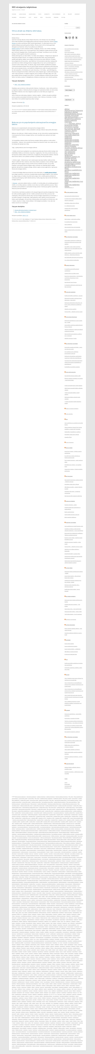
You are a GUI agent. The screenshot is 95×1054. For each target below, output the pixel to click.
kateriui (80, 999)
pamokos (32, 982)
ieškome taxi (55, 910)
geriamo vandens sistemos (27, 812)
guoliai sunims (59, 848)
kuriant (54, 1005)
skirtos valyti (69, 962)
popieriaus (77, 1001)
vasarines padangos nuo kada (74, 182)
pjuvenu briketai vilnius (49, 111)
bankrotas (79, 901)
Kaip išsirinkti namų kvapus (71, 282)
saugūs (67, 1021)
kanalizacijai (40, 921)
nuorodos (41, 853)
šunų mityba (65, 866)
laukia (43, 983)
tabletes (32, 896)
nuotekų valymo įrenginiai (77, 960)
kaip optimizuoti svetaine (57, 837)
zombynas (28, 989)
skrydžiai (19, 1010)
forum (24, 989)
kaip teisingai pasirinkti (47, 889)
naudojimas (41, 957)
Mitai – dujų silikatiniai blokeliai (22, 84)
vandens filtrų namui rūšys (38, 805)
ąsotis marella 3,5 (69, 869)
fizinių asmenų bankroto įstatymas (68, 901)
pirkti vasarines (41, 1037)
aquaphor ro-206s (24, 821)
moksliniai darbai (73, 983)
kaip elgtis (53, 903)
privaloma (65, 969)
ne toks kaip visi (22, 896)
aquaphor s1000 (66, 818)
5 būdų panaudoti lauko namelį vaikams (73, 385)
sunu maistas (44, 857)
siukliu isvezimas (16, 875)
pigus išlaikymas (78, 907)
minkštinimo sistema (57, 798)
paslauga (42, 949)
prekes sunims (30, 857)
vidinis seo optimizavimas (45, 837)
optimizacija (80, 978)
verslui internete (21, 980)
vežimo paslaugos (25, 1008)
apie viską (65, 925)
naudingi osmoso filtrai (36, 802)
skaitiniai (32, 992)
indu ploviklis (43, 878)
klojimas (62, 953)
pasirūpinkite (52, 951)
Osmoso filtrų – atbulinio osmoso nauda (73, 311)
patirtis (14, 901)
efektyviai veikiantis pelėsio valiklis (34, 836)
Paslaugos (48, 17)
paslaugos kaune (30, 910)
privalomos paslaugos (55, 1017)
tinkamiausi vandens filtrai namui (54, 804)
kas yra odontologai (38, 869)
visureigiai (18, 985)
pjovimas (14, 1003)
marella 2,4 (62, 869)
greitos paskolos (75, 119)
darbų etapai (14, 973)
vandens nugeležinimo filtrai (73, 171)
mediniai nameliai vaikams (71, 871)
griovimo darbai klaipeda (77, 873)
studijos (19, 971)
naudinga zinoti (54, 1035)
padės (18, 1014)
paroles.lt (49, 912)
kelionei (77, 1012)
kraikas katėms (15, 868)
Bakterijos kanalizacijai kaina (54, 841)
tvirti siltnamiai (45, 859)
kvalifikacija (14, 1001)
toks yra (72, 909)
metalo (65, 1001)
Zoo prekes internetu (70, 596)
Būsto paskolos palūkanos (70, 517)
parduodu (48, 1006)
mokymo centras (49, 999)
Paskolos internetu (70, 501)
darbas (63, 967)
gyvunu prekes (57, 852)
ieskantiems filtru (20, 862)
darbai (66, 971)
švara (62, 921)
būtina (80, 1003)
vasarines (41, 1033)
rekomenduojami (15, 1028)
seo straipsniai (27, 942)
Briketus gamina (16, 48)
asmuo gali (23, 905)
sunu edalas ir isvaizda (74, 853)
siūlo (51, 1019)
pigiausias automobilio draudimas (49, 884)
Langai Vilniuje (22, 14)
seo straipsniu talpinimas (70, 154)
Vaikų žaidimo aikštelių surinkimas (72, 749)
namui (29, 917)
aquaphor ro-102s (50, 818)
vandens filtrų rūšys (61, 807)
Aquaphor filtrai (68, 437)
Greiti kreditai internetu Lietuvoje (72, 514)
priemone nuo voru (70, 823)
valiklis (43, 896)
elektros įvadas (41, 978)
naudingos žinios (60, 933)
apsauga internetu (28, 930)
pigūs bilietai (62, 919)
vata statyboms (73, 1028)
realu (32, 989)
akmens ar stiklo (19, 1026)
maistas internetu (43, 860)
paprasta (51, 1014)
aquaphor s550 (46, 821)
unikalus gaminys (34, 909)
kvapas (77, 921)
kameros (42, 1017)
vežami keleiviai (19, 885)
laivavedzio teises (52, 1001)
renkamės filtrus (25, 860)
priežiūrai (34, 916)
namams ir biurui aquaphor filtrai (19, 820)
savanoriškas (41, 1014)
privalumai (37, 955)
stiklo (81, 1001)
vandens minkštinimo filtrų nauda (37, 811)
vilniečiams (29, 1001)
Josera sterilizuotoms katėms (71, 646)
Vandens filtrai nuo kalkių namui (72, 273)
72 (53, 994)
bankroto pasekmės (16, 903)
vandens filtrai (70, 165)
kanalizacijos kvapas (64, 862)
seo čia (47, 933)
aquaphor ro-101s (42, 818)
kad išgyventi (79, 932)
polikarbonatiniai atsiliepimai (55, 859)
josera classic (62, 836)
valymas (61, 944)
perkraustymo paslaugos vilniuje (46, 846)
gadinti (62, 958)
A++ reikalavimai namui (70, 205)
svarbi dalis (33, 949)
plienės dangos (49, 985)
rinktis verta (49, 909)
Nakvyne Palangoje (72, 133)
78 (51, 994)
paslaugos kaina (48, 942)
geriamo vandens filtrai (43, 814)
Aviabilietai (47, 14)
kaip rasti (65, 1010)
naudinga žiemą (76, 948)
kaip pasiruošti (47, 887)
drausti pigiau (42, 1021)
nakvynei (14, 944)
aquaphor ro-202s (70, 820)
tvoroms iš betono (60, 896)
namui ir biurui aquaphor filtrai (76, 818)
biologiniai (20, 917)
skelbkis (43, 930)
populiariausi (72, 1019)
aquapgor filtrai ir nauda (59, 816)
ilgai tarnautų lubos (69, 1046)
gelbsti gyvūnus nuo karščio (45, 866)
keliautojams (26, 937)
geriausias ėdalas (51, 860)
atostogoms (62, 946)
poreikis (47, 983)
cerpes (75, 117)
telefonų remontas (30, 825)
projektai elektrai (31, 976)
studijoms (55, 969)
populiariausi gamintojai (50, 1042)
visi (52, 1003)
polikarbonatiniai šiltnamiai (35, 859)
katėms (51, 852)
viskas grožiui (54, 935)
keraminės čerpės (71, 125)
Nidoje (14, 948)
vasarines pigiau (20, 1035)
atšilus (63, 1021)
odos (18, 1003)
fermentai (14, 958)
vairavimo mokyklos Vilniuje (32, 967)
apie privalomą (64, 1017)
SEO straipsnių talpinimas (72, 737)
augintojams (58, 860)
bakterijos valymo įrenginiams (71, 978)
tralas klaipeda (68, 873)
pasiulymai (60, 925)
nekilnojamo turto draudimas (32, 983)
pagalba (48, 903)
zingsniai (62, 971)
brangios (47, 1014)
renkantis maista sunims (59, 1046)
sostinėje (47, 946)
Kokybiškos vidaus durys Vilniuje (72, 203)
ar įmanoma (15, 1024)
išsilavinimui (79, 971)
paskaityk (37, 992)
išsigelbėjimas (72, 903)
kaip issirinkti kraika (34, 866)
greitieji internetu (15, 1047)
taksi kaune (77, 909)
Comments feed (68, 786)
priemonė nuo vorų (21, 825)
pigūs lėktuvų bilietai (48, 996)
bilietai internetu (44, 917)
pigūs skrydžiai (48, 987)
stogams (43, 985)
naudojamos (14, 960)
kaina (13, 916)
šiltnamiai (66, 864)
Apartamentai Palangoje (74, 110)
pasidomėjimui (18, 994)
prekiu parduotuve (58, 855)
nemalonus (18, 923)
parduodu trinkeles (72, 141)
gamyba (23, 111)
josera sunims (43, 848)
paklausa (48, 948)
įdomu (69, 999)
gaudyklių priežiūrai (70, 898)
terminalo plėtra (58, 967)
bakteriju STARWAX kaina (77, 875)
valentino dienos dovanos (44, 880)
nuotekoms (54, 921)
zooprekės (57, 868)
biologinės (50, 962)
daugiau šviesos (16, 955)
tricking (31, 939)
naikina (78, 914)
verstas (26, 953)
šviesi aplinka (14, 951)
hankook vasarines (62, 1035)
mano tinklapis (55, 987)
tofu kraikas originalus (46, 844)
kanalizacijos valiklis (19, 942)
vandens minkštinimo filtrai (70, 809)
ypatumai (59, 985)
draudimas (61, 912)
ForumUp (68, 710)
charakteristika (46, 953)
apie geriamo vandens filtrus (61, 800)
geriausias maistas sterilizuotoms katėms (29, 830)
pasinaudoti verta (73, 905)
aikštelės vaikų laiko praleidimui (43, 828)
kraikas (74, 868)
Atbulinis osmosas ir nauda (70, 338)
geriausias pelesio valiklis (71, 836)
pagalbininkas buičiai (34, 894)
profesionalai (38, 1006)
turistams (48, 944)
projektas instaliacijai (55, 976)
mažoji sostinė (38, 910)
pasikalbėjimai (60, 990)
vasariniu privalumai (16, 1038)
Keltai (39, 14)
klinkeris (26, 876)
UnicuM (67, 674)
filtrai (67, 119)
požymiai (42, 1019)
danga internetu (58, 1026)
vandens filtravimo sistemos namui (69, 804)
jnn (58, 942)
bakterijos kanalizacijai (21, 880)
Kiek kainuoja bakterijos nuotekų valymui (54, 843)
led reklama (74, 859)
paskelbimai (18, 925)
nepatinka (68, 914)
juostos (78, 937)
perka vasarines (70, 1035)
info (79, 850)
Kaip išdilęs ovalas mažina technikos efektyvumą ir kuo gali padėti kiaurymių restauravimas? (73, 248)
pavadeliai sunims (15, 857)
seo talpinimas (56, 919)
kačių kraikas (79, 866)
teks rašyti (79, 969)
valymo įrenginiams (41, 916)
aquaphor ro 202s (18, 823)
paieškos (71, 1003)
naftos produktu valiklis (20, 1046)
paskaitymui (69, 992)
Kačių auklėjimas (68, 224)
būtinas (36, 1021)
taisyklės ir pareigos (32, 885)
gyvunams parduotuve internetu (32, 855)
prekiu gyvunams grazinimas (58, 844)
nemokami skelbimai (64, 996)
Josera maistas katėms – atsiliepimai (72, 649)
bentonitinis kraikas (58, 850)
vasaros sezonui (48, 1040)
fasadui (67, 1028)
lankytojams (24, 994)
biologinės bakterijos (55, 862)
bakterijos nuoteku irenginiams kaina (63, 875)
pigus (60, 910)
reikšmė (34, 969)
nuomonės (78, 928)
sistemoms (62, 960)
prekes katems (23, 857)
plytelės (74, 1026)
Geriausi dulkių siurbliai (61, 839)
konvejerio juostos (72, 127)
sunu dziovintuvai (74, 848)
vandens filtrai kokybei (42, 804)
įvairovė (65, 999)
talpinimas (27, 939)
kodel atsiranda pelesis (21, 1044)
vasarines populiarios (45, 1035)
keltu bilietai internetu (60, 982)
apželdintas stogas (42, 1028)
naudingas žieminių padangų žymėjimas (42, 834)
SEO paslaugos (69, 476)
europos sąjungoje (16, 905)
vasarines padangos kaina (72, 179)
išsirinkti (25, 951)
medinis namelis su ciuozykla (18, 864)
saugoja (55, 1012)
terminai (28, 949)
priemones (44, 962)
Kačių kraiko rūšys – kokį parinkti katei (73, 609)
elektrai (53, 973)
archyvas (37, 996)
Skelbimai (14, 17)
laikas (67, 1019)
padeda (20, 921)
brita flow (21, 871)
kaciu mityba (28, 846)
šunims (47, 852)
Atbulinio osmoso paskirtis (70, 309)
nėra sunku (18, 1012)
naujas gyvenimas (60, 903)
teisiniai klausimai (39, 937)
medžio (21, 1003)
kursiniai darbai (72, 128)
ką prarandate (23, 889)
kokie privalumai (79, 900)
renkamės (73, 921)
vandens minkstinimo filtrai (73, 167)
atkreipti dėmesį (20, 887)
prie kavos (27, 992)
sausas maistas (37, 857)
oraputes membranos (35, 878)
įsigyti (66, 953)
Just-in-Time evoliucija (69, 52)
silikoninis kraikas (49, 850)
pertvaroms (24, 987)
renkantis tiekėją (36, 891)
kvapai (64, 914)
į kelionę (37, 932)
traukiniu (39, 914)
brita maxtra (45, 869)
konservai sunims (15, 850)
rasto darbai (71, 149)
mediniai (78, 949)
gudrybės (47, 965)
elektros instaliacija (79, 974)
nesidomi (59, 1021)
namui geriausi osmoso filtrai (24, 809)
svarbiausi (59, 1019)
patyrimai (14, 933)
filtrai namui (33, 809)
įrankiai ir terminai (57, 889)
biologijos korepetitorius (33, 912)
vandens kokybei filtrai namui (51, 805)
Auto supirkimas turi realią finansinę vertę (74, 526)
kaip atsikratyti (29, 923)
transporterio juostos (73, 163)
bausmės (33, 1017)
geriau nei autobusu (72, 885)
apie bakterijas (15, 921)
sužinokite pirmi (20, 933)
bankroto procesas (23, 907)
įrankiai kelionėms (46, 935)
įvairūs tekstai (70, 926)
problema (60, 914)
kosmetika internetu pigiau (32, 880)
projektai (58, 973)
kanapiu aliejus (75, 123)
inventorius (49, 1005)
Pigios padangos (70, 442)
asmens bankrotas (79, 903)
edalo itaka (67, 853)
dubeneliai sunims (66, 848)
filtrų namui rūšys (52, 807)
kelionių (79, 1015)
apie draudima (41, 926)
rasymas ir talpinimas (77, 1031)
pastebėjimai (50, 989)
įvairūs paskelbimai (72, 925)
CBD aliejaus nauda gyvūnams (71, 651)
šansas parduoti (15, 932)
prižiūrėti (28, 958)
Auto (30, 17)
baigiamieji (24, 971)
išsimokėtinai (70, 944)
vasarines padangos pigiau (72, 185)
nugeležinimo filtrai (48, 823)
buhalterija (80, 917)
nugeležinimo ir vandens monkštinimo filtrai (63, 811)
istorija (43, 1003)
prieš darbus (76, 955)
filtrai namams (34, 804)
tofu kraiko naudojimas (66, 852)
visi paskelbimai (47, 937)
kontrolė (37, 1017)
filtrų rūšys (71, 796)
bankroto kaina (59, 905)
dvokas (34, 923)
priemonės (63, 898)
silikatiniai (55, 1028)
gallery (41, 996)
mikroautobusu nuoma (77, 1014)
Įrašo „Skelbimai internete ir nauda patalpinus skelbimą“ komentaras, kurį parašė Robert (73, 703)
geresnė (38, 964)
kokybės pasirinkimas (16, 893)
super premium (74, 846)
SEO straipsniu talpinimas (24, 7)
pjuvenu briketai (40, 111)
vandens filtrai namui (25, 804)
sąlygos (54, 1019)
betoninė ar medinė (16, 900)
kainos (26, 912)
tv (33, 996)
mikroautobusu (76, 912)
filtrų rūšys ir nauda (67, 798)
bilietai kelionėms (30, 919)
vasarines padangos (72, 173)
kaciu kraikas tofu (29, 869)
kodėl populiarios (28, 887)
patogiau (18, 891)
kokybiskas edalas (66, 855)
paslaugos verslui (62, 926)
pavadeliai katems (75, 855)
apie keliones (27, 926)
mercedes (65, 942)
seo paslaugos (70, 151)
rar (56, 994)
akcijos (70, 1014)
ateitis (75, 989)
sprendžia (20, 960)
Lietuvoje (27, 982)
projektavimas (26, 974)
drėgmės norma (68, 1024)
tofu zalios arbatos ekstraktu (35, 844)
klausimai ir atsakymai (22, 1019)
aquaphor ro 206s (27, 823)
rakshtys (73, 999)
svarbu (48, 958)
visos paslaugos (55, 937)
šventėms (75, 1010)
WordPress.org (68, 787)
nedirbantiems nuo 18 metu (61, 1044)
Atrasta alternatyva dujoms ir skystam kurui (25, 210)
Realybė (70, 14)
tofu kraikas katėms (38, 871)
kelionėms (73, 923)
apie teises (24, 925)
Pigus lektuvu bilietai (71, 372)
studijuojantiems (45, 971)
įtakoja (43, 893)
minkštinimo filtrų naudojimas (46, 798)
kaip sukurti (48, 893)
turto (13, 1015)
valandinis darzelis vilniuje (27, 848)
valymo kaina (67, 958)
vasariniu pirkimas (72, 1033)
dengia (13, 953)
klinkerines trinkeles (24, 875)
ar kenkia (23, 923)
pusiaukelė (74, 969)
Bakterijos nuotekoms (71, 619)
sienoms (77, 985)
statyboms (14, 987)
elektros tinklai (71, 974)
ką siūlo (24, 910)
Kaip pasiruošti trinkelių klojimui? (72, 196)
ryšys (26, 1022)
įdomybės (35, 990)
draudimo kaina (55, 912)
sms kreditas (70, 1044)
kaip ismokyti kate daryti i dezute (55, 857)
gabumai (60, 969)
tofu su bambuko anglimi (23, 844)
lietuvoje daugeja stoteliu (64, 832)
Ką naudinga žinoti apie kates (71, 221)
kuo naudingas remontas (57, 834)
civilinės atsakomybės (43, 1015)
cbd (77, 115)
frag (55, 989)
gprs (61, 942)
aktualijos (54, 992)
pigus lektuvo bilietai (25, 964)
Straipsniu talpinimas (71, 522)
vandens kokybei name (16, 807)
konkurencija (49, 910)
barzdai (13, 1008)
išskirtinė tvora (77, 896)
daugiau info (21, 1021)
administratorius (63, 907)
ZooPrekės (68, 640)
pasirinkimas (23, 900)
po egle (32, 955)
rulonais (48, 898)
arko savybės (49, 1028)
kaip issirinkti (26, 859)
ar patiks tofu (74, 852)
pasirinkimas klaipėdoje (53, 882)
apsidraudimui (79, 923)
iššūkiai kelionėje (76, 884)
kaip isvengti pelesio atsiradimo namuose (60, 827)
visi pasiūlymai (66, 932)
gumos (33, 985)
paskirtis (33, 900)
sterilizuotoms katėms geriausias (68, 830)
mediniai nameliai (18, 878)
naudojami (62, 1005)
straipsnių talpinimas (16, 898)
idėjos (41, 1005)
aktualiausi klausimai (37, 889)
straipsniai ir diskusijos (53, 926)
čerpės (40, 909)
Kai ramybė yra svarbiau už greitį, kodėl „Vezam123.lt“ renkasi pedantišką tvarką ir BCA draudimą (74, 727)
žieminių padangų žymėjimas (62, 796)
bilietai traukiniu (49, 914)
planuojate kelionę (28, 891)
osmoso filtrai (31, 798)
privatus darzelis (59, 864)
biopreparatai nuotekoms (35, 875)
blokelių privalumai (71, 900)
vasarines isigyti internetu (68, 1038)
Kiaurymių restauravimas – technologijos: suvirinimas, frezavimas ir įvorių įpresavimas (74, 277)
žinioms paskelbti (52, 930)
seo (67, 917)
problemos (26, 1006)
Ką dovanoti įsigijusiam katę (71, 654)
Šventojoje (43, 944)
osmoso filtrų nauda (23, 798)
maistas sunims (15, 866)
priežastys (37, 917)
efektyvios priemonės (61, 916)
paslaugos (69, 887)
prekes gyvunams (24, 852)
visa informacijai (27, 933)
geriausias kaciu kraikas (69, 828)
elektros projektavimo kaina (67, 976)
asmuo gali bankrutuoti (33, 903)
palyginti (63, 1019)
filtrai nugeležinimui (78, 796)
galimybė (32, 948)
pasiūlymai (68, 946)
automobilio (51, 1015)
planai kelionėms (67, 933)
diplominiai (38, 971)
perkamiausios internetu (33, 868)
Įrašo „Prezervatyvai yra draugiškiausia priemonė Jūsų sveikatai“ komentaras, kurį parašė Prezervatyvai (74, 690)
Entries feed (67, 784)
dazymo (13, 985)
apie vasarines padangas (39, 1042)
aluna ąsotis (56, 869)
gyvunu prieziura (32, 852)
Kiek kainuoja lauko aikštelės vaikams (35, 839)
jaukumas (66, 955)
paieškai (64, 930)
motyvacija (21, 1005)
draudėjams (32, 932)
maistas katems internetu (69, 131)
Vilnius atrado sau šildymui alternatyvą (26, 31)
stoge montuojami (58, 948)
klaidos (53, 949)
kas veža (25, 885)
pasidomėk (19, 992)
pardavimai (34, 951)
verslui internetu (20, 930)
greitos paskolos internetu (71, 121)
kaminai (59, 998)
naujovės (46, 990)
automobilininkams (78, 930)
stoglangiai (14, 949)
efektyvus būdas (65, 889)
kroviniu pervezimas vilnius (37, 873)
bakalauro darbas (71, 112)
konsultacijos (60, 935)
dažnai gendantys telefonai (21, 832)
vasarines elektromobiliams (24, 1037)
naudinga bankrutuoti (41, 907)
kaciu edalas (67, 123)
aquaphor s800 (34, 818)
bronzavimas (28, 985)
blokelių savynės (19, 1030)
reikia (81, 958)
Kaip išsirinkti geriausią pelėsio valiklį (73, 375)
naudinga (20, 951)
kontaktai (26, 853)
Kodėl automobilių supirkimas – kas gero (73, 295)
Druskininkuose (64, 965)
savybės (43, 1006)
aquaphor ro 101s (72, 821)
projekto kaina (59, 974)
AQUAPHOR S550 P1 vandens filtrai (72, 553)
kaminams (49, 998)
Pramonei (56, 17)
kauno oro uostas (68, 912)
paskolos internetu (72, 144)
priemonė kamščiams (43, 894)
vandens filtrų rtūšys (77, 805)
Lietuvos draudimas (70, 624)
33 (49, 994)
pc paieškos (18, 1008)
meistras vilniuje (57, 846)
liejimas (80, 1006)
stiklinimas (71, 917)
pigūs (49, 917)
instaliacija (15, 976)
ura (78, 992)
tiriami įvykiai (47, 1017)
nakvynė (43, 948)
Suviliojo (14, 14)
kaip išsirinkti (57, 953)
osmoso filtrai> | (15, 798)
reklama (36, 989)
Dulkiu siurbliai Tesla (71, 839)
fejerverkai (14, 862)
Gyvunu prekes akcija (70, 215)
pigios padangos (76, 987)
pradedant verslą (21, 982)
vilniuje (13, 912)
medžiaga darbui (21, 973)
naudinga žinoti (57, 900)
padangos (68, 138)
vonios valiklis (38, 896)
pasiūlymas (67, 939)
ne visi (77, 958)
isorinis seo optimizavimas (33, 837)
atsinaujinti (32, 1024)
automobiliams (34, 926)
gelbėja (38, 1012)
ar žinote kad (45, 1026)
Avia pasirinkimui (56, 14)
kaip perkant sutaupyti (20, 855)
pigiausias (14, 910)
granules (28, 896)
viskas (15, 989)
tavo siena (60, 994)
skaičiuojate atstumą (68, 891)
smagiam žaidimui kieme (31, 828)
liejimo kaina (55, 1008)
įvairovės (31, 990)
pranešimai (64, 992)
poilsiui (52, 944)
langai (74, 949)
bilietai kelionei (52, 928)
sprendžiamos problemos (26, 916)
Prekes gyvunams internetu (72, 408)
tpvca (40, 983)
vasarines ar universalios (67, 1031)
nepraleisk (14, 992)
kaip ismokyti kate (20, 869)
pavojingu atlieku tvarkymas (53, 878)
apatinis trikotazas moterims (56, 880)
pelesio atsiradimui (66, 1042)
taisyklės (42, 932)
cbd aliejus (69, 117)
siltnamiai (71, 864)
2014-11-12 (25, 215)
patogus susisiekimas (59, 891)
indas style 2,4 (77, 869)
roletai (65, 944)
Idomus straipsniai (70, 265)
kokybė (43, 923)
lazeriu (37, 1003)
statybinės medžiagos (63, 987)
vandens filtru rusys (26, 818)
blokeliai (29, 987)
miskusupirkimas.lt (25, 898)
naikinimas (32, 957)
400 (40, 1003)
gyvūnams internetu (23, 868)
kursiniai (74, 971)
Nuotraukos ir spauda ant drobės (72, 718)
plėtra (26, 969)
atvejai (38, 949)
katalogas (55, 925)
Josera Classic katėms (69, 643)
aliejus (67, 109)
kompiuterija (36, 935)
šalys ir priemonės (37, 930)
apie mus (31, 853)
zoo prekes (30, 871)
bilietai (43, 914)
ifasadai (58, 1006)
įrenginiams (47, 957)
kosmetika (57, 939)
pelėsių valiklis (61, 876)
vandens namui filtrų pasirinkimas (65, 805)
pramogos (68, 964)
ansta (37, 939)
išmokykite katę (35, 846)
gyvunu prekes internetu (59, 853)
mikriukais (51, 891)
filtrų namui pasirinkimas (71, 802)
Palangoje (25, 914)
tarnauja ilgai (78, 898)
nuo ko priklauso (62, 887)
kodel (55, 985)
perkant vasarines (57, 1040)
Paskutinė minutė (70, 763)
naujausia (59, 989)
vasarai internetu (65, 1040)
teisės (22, 926)
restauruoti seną (39, 1024)
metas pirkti (19, 949)
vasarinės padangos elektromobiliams (25, 834)
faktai (48, 901)
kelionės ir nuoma (25, 1012)
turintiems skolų (24, 903)
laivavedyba (38, 1001)
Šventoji (38, 946)
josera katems (37, 848)
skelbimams (14, 926)
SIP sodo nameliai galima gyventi (38, 843)
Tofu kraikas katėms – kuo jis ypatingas (73, 614)
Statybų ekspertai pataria (72, 192)
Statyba (63, 17)
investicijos (36, 1005)
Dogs (41, 17)
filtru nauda (33, 862)
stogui (80, 951)
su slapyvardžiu (58, 932)
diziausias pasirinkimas (49, 1037)
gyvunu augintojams (41, 852)
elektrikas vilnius (47, 873)
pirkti (57, 949)
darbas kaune (59, 909)
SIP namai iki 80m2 (26, 843)
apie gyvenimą (39, 928)
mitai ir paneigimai (16, 889)
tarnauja (18, 958)
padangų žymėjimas (41, 796)
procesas (79, 887)
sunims (44, 871)
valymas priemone (34, 898)
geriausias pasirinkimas (67, 893)
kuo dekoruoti (20, 1006)
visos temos (52, 932)
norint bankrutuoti (32, 907)
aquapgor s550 (58, 818)
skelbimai (63, 928)
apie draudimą (15, 1021)
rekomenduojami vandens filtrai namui (30, 807)
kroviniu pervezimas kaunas (25, 873)
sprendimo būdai (75, 916)
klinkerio (51, 953)
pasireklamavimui (31, 928)
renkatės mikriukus (78, 891)
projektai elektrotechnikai (17, 974)
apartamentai (33, 944)
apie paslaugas (55, 1010)
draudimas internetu (63, 1008)
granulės (35, 999)
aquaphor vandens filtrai (70, 812)
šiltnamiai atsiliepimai (66, 859)
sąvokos (36, 1014)
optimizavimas (29, 980)
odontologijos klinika (66, 846)
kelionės (33, 1015)
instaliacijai (63, 973)
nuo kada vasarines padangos (72, 135)
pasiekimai (24, 1001)
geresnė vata (34, 1026)
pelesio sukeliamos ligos (42, 1044)
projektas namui (41, 974)
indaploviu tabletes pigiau (61, 894)
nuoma (75, 917)
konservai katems (41, 850)
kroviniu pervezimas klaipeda (58, 873)
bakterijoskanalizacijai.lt (68, 880)
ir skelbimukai (53, 933)
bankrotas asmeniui (31, 905)
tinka (82, 1021)
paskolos (68, 143)
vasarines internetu (25, 1033)
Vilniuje (29, 914)
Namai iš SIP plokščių (67, 837)
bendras (22, 996)
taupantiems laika (63, 1033)
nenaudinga (56, 1003)
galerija (26, 996)
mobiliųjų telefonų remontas (54, 830)
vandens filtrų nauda (24, 800)
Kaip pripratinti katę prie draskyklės (72, 227)
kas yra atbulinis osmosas (73, 800)
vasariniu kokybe (28, 1035)
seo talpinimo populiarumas (44, 1031)
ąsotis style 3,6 (15, 871)
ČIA (23, 102)
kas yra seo (37, 825)
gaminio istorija (15, 894)
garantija (76, 980)
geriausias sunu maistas (24, 866)
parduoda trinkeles (72, 140)
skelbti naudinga (42, 903)
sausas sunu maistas (73, 850)
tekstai (50, 925)
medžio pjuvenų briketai (31, 111)
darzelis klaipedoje (78, 880)
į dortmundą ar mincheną (38, 887)
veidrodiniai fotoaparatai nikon (46, 1046)
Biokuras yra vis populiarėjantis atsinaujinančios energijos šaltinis (34, 123)
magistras (57, 971)
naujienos (36, 853)
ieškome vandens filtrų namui (26, 805)
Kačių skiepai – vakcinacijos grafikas (72, 219)
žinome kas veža (54, 887)
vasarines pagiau (37, 1038)
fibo (77, 998)
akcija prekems (51, 868)
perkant (63, 1026)
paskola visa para (51, 1044)
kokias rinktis (52, 894)
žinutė (14, 1022)
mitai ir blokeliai (23, 1028)
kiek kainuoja (43, 905)
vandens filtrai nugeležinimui (23, 811)
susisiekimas (65, 910)
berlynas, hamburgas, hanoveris (53, 885)
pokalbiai (47, 932)
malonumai (46, 1024)
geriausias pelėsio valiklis (34, 827)
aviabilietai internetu (77, 941)
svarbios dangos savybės (43, 1030)
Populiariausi (22, 17)
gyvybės (75, 1015)
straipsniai (68, 860)
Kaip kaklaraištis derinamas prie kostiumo (74, 257)
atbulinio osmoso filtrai (43, 800)
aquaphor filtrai (79, 812)
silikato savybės (61, 1028)
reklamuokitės (73, 932)
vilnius (20, 912)
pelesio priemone (68, 876)
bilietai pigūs (62, 917)
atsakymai (29, 1028)
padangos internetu (16, 1033)
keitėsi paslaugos (66, 909)
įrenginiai (48, 923)
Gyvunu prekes (69, 568)
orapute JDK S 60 (26, 878)
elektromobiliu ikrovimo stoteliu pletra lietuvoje (48, 832)
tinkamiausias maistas (34, 860)
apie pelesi (58, 1042)
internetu (55, 914)
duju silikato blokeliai (60, 1024)
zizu (34, 939)
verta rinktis (39, 893)
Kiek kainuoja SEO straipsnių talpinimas (73, 496)
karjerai (69, 969)
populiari (81, 953)
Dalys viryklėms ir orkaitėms (69, 843)
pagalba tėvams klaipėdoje (17, 882)
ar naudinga (21, 1024)
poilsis (72, 939)
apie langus (29, 925)
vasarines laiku (47, 1033)
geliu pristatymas (73, 878)
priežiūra (29, 951)
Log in (66, 782)
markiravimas (60, 1001)
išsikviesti (44, 910)
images (31, 996)
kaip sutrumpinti (68, 884)
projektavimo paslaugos (51, 974)
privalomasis (75, 1017)
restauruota (27, 1024)
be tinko (76, 1005)
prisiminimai (14, 971)
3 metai (66, 903)
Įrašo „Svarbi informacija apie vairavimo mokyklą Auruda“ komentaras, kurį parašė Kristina (74, 697)
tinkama (57, 951)
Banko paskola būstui (69, 512)
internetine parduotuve (31, 796)
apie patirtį (24, 928)
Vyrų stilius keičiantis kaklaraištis (72, 260)
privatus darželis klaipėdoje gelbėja (31, 882)
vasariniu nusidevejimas (31, 1040)
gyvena (19, 1001)
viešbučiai (18, 944)
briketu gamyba (17, 111)
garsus (70, 990)
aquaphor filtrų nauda (40, 816)
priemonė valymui (42, 898)
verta (46, 949)
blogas (63, 860)
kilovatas (23, 985)
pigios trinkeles (70, 146)
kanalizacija (74, 914)
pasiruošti (14, 1014)
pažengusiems (44, 969)
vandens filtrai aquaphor (33, 814)
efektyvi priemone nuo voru (20, 836)
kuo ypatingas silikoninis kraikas (69, 857)
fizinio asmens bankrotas (55, 901)
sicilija (13, 1046)
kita (12, 989)
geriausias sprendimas (56, 893)
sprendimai (35, 1028)
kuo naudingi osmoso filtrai (47, 802)
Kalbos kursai (32, 14)
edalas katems (80, 117)
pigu (34, 946)
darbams (50, 1008)
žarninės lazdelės (21, 841)
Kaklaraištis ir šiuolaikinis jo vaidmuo (73, 432)
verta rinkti (43, 1012)
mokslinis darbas (74, 967)
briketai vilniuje (48, 109)
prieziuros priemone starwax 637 (48, 875)
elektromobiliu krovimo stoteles (71, 844)
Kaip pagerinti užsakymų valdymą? (72, 731)
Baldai (35, 17)
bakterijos (69, 916)
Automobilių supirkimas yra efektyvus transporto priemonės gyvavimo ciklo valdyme (73, 242)
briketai (42, 109)
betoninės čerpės (26, 901)
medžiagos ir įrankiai (43, 1008)
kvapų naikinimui (74, 957)
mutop (64, 994)
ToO (67, 659)
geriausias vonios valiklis (33, 832)
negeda (41, 992)
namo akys (70, 948)
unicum (70, 987)
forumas (30, 994)
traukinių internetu (55, 917)
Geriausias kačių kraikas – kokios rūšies (73, 611)
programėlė (79, 910)
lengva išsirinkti (27, 909)
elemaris (25, 871)
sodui (45, 864)
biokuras (74, 937)
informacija (29, 889)
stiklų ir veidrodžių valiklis (51, 896)
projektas (65, 974)
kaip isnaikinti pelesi (31, 1044)
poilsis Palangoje (69, 919)
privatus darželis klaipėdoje (73, 882)
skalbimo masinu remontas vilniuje (72, 157)
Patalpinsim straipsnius (71, 317)
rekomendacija (50, 1012)
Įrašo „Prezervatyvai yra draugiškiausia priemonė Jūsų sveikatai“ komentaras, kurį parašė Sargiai (74, 684)
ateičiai (55, 983)
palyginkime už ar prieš (24, 894)
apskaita (13, 919)
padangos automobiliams (60, 1030)
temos (34, 971)
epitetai (70, 889)
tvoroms (29, 900)
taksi (70, 910)
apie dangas (70, 953)
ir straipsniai (76, 926)
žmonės (31, 1014)
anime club (66, 990)
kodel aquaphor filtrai (31, 820)
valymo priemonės (69, 896)
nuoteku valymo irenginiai (44, 967)
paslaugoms (32, 937)
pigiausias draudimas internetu (37, 942)
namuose (40, 1026)
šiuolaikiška (62, 980)
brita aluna (51, 869)
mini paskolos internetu (20, 846)
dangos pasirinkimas (77, 893)
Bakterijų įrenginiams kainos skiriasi (68, 841)
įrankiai (39, 980)
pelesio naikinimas (53, 876)
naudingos (52, 957)
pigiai (52, 1006)
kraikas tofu (65, 850)
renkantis (53, 955)
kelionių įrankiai (35, 933)
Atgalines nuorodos (70, 292)
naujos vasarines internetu (47, 1038)
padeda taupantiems (25, 1017)
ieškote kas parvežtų (41, 885)
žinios (13, 994)
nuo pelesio (38, 884)
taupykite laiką (49, 907)
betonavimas (67, 1006)
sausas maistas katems (31, 850)
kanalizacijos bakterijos (74, 862)
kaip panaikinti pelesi (33, 876)
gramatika (59, 983)
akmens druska (36, 1046)
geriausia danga (42, 901)
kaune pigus (19, 910)
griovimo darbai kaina (64, 878)
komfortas (46, 951)
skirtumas (18, 965)
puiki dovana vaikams (20, 828)
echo (77, 999)
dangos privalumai (34, 901)
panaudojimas (15, 998)
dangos (44, 909)
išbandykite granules (55, 898)
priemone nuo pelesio (43, 876)
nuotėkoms (51, 939)
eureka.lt (48, 871)
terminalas (68, 967)
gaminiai (31, 953)
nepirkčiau (48, 955)
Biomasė (15, 183)
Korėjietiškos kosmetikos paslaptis (72, 367)
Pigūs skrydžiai (69, 414)
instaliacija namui (78, 973)
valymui (58, 958)
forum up (79, 989)
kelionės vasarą (64, 885)
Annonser (77, 14)
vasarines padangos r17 (69, 187)
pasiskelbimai (45, 928)
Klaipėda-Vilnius (33, 1012)
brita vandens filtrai (51, 864)
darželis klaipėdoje (43, 882)
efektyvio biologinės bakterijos (31, 864)
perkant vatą (69, 1026)
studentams (51, 971)
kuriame (34, 893)
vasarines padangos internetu (72, 176)
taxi (23, 912)
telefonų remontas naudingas (57, 828)
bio (50, 921)
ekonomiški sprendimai (26, 893)
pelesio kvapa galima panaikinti (58, 823)
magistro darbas (71, 130)
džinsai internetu (42, 912)
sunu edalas (18, 848)
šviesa (24, 949)
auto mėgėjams (49, 919)
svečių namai (53, 965)
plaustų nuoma (29, 999)
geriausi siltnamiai (19, 859)
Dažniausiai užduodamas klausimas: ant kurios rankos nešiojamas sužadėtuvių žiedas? (73, 304)
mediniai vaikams (61, 871)
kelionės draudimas (21, 983)
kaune (54, 909)
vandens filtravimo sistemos (60, 802)
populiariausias (36, 1019)
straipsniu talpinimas (73, 162)
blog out (74, 992)
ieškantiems (78, 1019)
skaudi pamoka (56, 907)
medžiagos (18, 953)
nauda (58, 921)
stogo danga (71, 159)
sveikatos (29, 1015)
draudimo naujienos (58, 1014)
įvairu (50, 990)
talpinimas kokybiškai (44, 939)
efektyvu (24, 960)
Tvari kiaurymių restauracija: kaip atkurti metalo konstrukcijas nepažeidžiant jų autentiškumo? (73, 362)
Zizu (67, 419)
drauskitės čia (42, 933)
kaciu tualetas (23, 850)
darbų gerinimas (74, 1006)
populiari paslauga (60, 884)
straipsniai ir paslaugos (24, 932)
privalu (38, 969)
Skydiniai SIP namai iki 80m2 (21, 839)
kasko (44, 999)
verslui (41, 982)
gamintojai (69, 951)
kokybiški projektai (70, 973)
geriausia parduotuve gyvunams (46, 855)
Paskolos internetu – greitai (71, 504)
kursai (19, 926)
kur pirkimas (67, 1005)
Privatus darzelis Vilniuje (31, 841)
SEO (64, 14)
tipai (51, 923)
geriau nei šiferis (19, 909)
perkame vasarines (29, 1042)
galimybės (44, 980)
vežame (13, 885)
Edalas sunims (69, 447)
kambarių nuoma (20, 946)
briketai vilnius (49, 219)
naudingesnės (46, 960)
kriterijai (13, 891)
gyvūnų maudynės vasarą (57, 866)
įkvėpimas (57, 980)
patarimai (39, 923)
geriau (22, 891)
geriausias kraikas (43, 868)
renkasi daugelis (74, 1022)
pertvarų (26, 998)
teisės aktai (67, 1015)
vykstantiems (14, 1019)
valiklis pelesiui (15, 876)
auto (69, 923)
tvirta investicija (39, 900)
